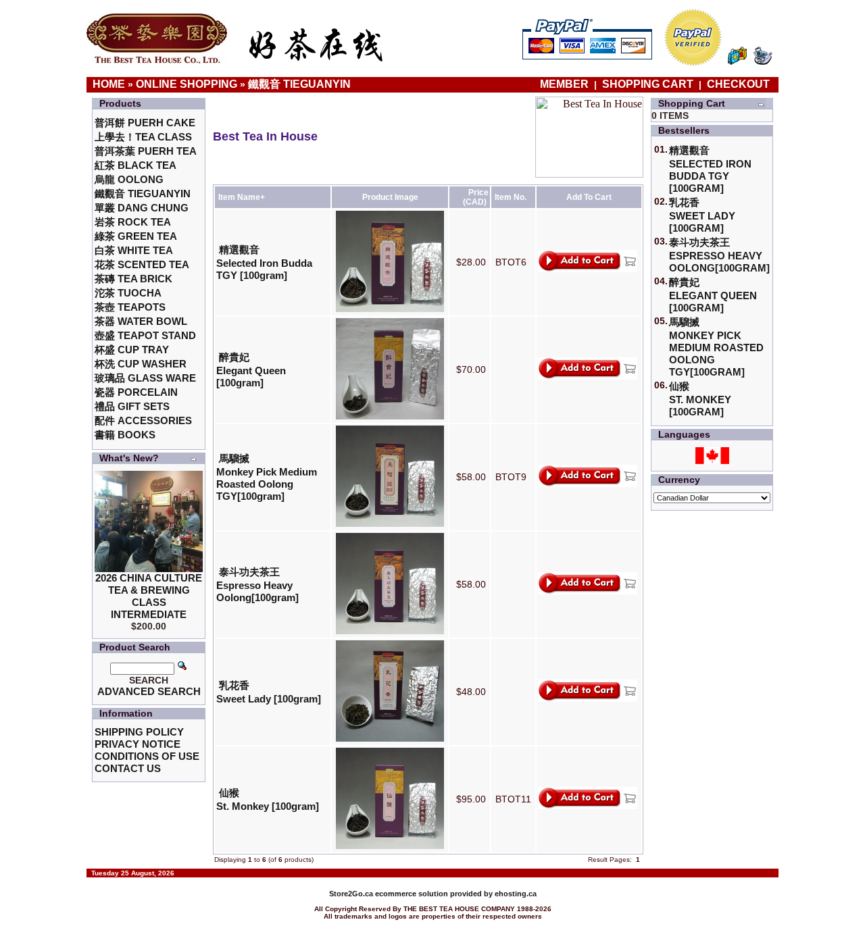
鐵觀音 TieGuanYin (299, 84)
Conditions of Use (147, 756)
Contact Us (128, 768)
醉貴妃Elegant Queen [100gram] (251, 369)
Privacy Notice (137, 744)
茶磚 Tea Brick (133, 278)
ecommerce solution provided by (412, 894)
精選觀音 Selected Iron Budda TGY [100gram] (264, 262)
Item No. (510, 197)
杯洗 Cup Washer (141, 363)
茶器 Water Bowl (141, 321)
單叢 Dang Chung (142, 207)
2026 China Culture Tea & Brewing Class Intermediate (148, 596)
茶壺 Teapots (130, 307)
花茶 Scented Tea (142, 264)
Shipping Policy (139, 732)
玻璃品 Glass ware (145, 378)
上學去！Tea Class (143, 137)
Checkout (738, 84)
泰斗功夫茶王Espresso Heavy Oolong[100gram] (257, 584)
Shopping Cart (647, 84)
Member (565, 84)
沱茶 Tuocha (128, 293)
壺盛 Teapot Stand (145, 335)
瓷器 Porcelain (136, 392)
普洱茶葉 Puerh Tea (146, 151)
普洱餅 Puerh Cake (145, 122)
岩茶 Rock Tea (133, 222)
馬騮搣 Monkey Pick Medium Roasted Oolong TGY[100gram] (266, 477)
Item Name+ (241, 197)
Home (109, 84)
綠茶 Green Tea (136, 236)
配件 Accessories (143, 420)
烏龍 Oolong (129, 179)
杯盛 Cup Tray (132, 349)
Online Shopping (186, 84)
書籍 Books (125, 434)
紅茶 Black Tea (135, 165)
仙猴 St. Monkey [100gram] (700, 398)
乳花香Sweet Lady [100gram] (702, 215)
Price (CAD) (476, 197)
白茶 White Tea (134, 250)
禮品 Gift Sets (132, 406)
